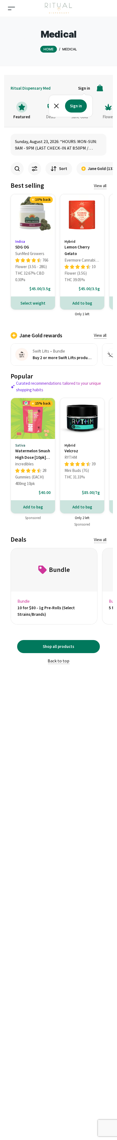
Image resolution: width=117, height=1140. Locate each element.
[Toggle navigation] (11, 8)
